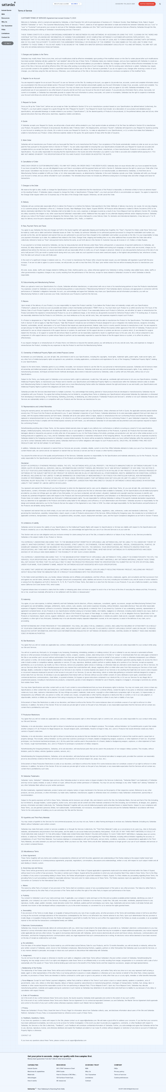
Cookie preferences (121, 1078)
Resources (6, 18)
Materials (31, 1074)
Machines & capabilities (36, 1071)
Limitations (6, 33)
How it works (32, 1081)
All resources (61, 1081)
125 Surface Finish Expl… (65, 1078)
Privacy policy (119, 1071)
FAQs (3, 29)
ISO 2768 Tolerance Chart (65, 1068)
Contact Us (6, 37)
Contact (88, 1081)
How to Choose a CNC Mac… (66, 1074)
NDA (3, 14)
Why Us (4, 22)
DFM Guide (60, 1071)
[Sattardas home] (9, 4)
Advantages (32, 1078)
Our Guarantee (7, 26)
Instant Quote (6, 10)
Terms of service (120, 1074)
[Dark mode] (160, 3)
